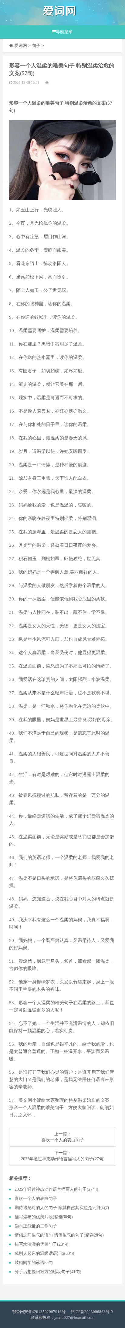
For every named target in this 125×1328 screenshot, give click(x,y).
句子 (36, 45)
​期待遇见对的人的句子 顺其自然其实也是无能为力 (62, 1207)
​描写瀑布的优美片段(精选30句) (44, 1217)
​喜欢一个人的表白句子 (63, 1140)
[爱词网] (59, 12)
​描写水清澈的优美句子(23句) (42, 1244)
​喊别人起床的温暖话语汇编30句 (44, 1253)
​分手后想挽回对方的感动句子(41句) (48, 1271)
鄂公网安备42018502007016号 (39, 1311)
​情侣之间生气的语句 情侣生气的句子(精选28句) (59, 1235)
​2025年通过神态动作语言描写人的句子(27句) (63, 1159)
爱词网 (20, 45)
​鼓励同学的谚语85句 (34, 1262)
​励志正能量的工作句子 (36, 1226)
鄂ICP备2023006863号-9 (91, 1311)
